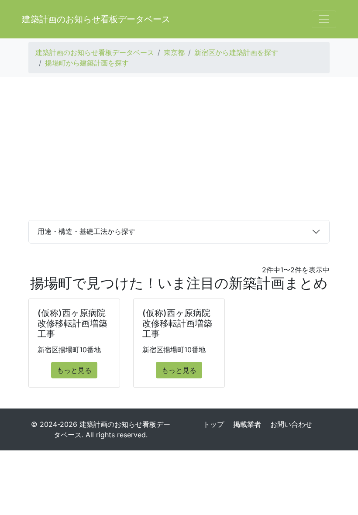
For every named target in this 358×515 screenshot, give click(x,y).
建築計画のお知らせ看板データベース (96, 19)
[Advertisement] (179, 148)
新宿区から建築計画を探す (236, 52)
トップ (213, 424)
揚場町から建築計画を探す (87, 62)
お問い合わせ (291, 424)
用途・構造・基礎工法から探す (86, 231)
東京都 (174, 52)
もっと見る (74, 370)
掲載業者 (247, 424)
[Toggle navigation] (324, 19)
